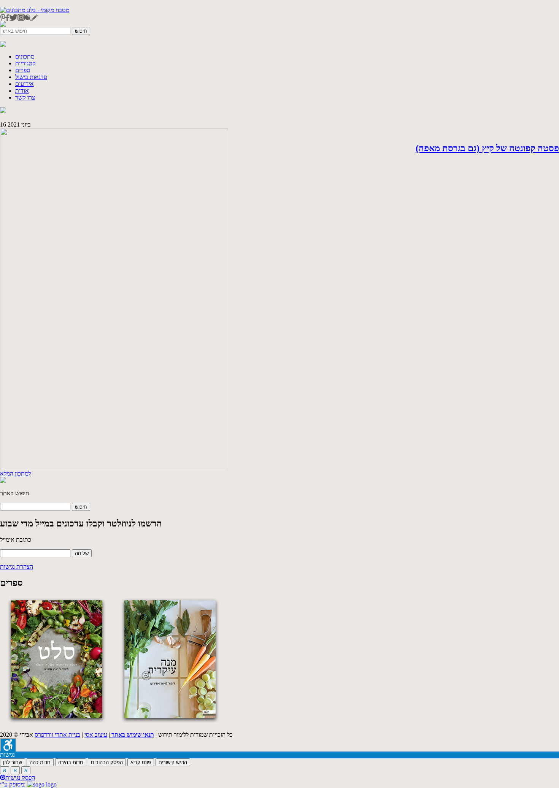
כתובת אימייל (15, 539)
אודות (22, 90)
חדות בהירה (70, 762)
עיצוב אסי (95, 734)
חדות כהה (40, 762)
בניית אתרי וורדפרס (57, 734)
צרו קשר (25, 97)
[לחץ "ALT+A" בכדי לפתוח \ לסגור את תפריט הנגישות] (8, 745)
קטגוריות (25, 63)
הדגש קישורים (173, 762)
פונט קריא (140, 762)
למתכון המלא (15, 473)
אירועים (24, 84)
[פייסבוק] (7, 19)
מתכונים (24, 56)
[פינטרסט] (2, 19)
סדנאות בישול (31, 77)
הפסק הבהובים (107, 762)
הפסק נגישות (20, 777)
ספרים (22, 70)
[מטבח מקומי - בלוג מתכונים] (34, 10)
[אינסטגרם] (21, 19)
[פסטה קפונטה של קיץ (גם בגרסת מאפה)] (114, 468)
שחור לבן (12, 762)
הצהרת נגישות (16, 566)
